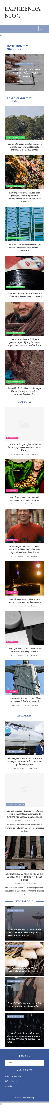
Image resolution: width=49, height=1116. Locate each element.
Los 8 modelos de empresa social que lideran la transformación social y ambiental (24, 247)
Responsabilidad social (15, 137)
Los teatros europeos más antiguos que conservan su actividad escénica (24, 600)
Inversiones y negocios (24, 62)
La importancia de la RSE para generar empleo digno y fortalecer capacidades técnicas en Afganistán (24, 342)
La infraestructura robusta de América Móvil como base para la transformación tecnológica (24, 73)
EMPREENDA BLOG (23, 12)
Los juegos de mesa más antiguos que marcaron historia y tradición (24, 650)
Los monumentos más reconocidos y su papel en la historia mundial (24, 700)
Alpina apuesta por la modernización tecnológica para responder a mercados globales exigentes (24, 761)
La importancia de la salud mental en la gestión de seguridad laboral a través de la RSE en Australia (24, 147)
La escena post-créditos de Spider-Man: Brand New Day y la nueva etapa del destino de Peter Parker (24, 549)
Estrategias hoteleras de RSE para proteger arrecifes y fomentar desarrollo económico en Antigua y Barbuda (25, 197)
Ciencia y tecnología (15, 910)
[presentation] (8, 72)
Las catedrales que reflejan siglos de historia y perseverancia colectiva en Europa (24, 447)
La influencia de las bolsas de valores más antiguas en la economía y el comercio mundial (24, 877)
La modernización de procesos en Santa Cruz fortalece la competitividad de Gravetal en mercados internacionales (24, 814)
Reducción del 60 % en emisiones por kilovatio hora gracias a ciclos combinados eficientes (24, 391)
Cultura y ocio (12, 438)
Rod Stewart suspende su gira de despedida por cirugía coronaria (24, 498)
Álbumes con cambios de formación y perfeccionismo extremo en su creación (24, 295)
